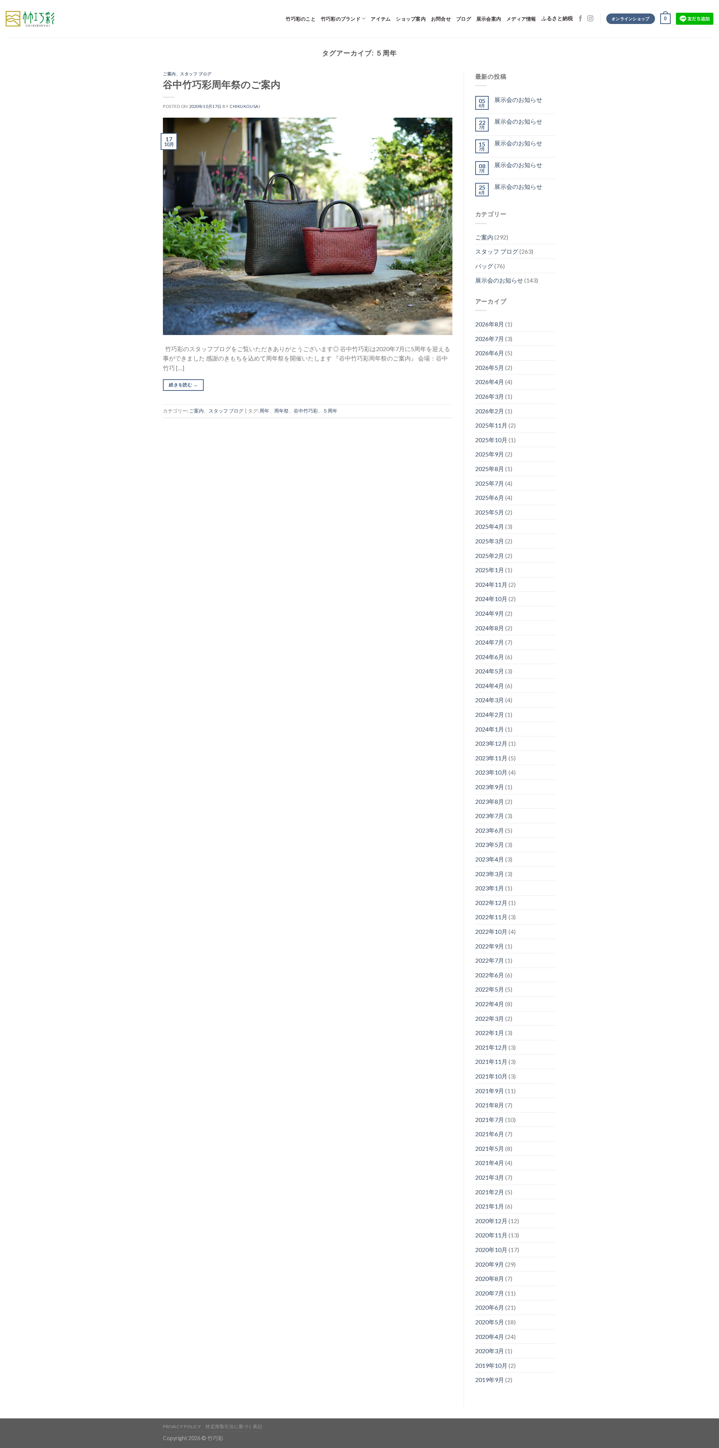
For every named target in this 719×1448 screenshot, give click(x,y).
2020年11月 (491, 1235)
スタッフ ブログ (195, 73)
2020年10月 (491, 1249)
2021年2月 (489, 1191)
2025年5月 (489, 512)
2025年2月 (489, 555)
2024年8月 (489, 627)
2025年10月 (491, 439)
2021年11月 (491, 1061)
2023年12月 (491, 743)
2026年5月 (489, 367)
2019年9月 (489, 1379)
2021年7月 (489, 1119)
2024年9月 (489, 613)
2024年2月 (489, 714)
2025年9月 (489, 454)
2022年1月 (489, 1032)
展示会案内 (488, 19)
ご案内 (169, 73)
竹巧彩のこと (301, 19)
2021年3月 (489, 1177)
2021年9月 (489, 1090)
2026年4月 (489, 381)
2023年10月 (491, 772)
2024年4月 (489, 685)
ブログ (463, 19)
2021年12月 (491, 1047)
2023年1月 (489, 888)
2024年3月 (489, 699)
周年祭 (281, 411)
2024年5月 (489, 671)
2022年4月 (489, 1003)
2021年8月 (489, 1104)
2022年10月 (491, 931)
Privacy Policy (182, 1426)
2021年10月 (491, 1076)
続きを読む (183, 384)
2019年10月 (491, 1365)
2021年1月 (489, 1206)
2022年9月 (489, 946)
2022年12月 (491, 902)
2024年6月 (489, 656)
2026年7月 (489, 338)
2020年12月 (491, 1220)
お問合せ (441, 19)
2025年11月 (491, 425)
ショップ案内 (411, 19)
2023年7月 (489, 815)
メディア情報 (521, 19)
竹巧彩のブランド (341, 19)
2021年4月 (489, 1162)
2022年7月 (489, 960)
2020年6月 (489, 1307)
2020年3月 (489, 1350)
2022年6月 (489, 974)
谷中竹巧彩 (306, 411)
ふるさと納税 (557, 18)
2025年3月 (489, 540)
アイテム (381, 19)
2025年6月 (489, 497)
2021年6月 (489, 1133)
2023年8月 (489, 801)
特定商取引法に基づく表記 (234, 1426)
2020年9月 (489, 1264)
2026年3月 (489, 396)
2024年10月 (491, 598)
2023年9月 (489, 786)
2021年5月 (489, 1148)
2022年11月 (491, 916)
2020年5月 (489, 1321)
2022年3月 (489, 1018)
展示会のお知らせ (518, 99)
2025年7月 (489, 483)
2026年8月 (489, 324)
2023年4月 (489, 859)
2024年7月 (489, 642)
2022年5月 (489, 989)
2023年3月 (489, 873)
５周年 (330, 411)
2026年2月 (489, 410)
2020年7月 (489, 1293)
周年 (264, 411)
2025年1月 (489, 569)
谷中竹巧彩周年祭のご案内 (221, 84)
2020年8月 (489, 1278)
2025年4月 (489, 526)
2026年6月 (489, 352)
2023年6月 (489, 830)
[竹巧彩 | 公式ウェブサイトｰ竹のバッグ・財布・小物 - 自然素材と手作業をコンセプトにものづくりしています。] (30, 19)
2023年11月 (491, 757)
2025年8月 (489, 468)
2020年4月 (489, 1336)
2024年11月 (491, 584)
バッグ (484, 265)
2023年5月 (489, 844)
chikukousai (245, 106)
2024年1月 (489, 729)
